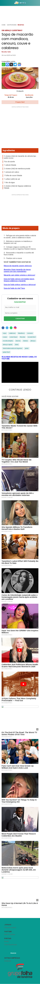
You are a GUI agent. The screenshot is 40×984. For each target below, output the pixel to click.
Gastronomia (12, 25)
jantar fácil (6, 352)
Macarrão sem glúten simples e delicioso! (19, 275)
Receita (22, 337)
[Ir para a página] (20, 3)
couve (5, 337)
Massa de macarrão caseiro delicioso (18, 266)
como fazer (13, 337)
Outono (25, 341)
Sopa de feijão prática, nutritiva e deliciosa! (20, 285)
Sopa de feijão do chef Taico (14, 288)
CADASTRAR (20, 318)
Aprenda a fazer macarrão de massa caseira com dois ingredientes (17, 270)
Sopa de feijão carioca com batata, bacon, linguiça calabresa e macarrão (19, 280)
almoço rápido (7, 344)
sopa (4, 333)
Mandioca (21, 333)
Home (3, 25)
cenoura (30, 333)
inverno (18, 341)
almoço (33, 341)
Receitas (21, 25)
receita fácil (31, 337)
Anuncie (13, 953)
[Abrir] (1, 3)
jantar (26, 348)
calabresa (12, 333)
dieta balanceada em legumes (12, 348)
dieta (16, 344)
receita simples (8, 341)
